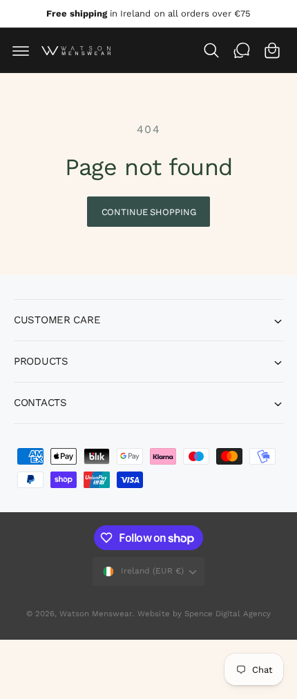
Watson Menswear (95, 613)
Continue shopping (149, 212)
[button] (21, 50)
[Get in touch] (242, 50)
